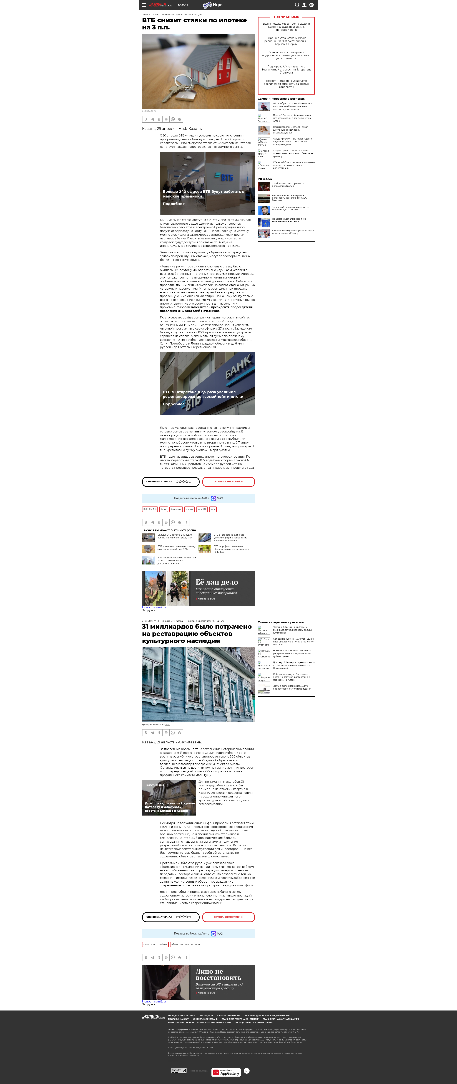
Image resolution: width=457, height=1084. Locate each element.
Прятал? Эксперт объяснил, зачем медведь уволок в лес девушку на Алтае (292, 118)
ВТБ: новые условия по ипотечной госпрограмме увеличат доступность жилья (176, 560)
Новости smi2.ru (154, 607)
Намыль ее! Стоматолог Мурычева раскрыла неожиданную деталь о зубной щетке (292, 653)
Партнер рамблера (198, 1071)
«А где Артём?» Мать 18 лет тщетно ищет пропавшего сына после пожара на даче (292, 141)
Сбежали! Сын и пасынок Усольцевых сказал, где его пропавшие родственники (294, 165)
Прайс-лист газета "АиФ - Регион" (240, 1019)
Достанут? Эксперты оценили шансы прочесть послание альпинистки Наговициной (294, 665)
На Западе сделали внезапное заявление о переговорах (289, 220)
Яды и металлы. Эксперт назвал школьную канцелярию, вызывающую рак (290, 130)
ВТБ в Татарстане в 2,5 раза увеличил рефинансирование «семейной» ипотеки (203, 394)
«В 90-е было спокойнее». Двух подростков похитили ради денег (292, 687)
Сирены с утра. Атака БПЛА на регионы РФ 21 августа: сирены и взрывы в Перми (286, 41)
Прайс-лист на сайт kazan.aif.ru (281, 1019)
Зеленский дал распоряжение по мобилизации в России (290, 208)
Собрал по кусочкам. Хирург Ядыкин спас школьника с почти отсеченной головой (294, 641)
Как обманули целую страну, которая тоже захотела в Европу (293, 231)
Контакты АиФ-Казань (205, 1019)
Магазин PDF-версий (228, 1015)
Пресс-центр (206, 1015)
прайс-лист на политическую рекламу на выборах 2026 (199, 1023)
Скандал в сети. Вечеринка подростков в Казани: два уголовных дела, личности (286, 55)
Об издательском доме (181, 1015)
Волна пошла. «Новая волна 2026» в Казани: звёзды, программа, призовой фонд (286, 26)
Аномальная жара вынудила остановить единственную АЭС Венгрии (289, 198)
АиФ (167, 724)
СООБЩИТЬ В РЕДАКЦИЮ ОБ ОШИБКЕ (254, 1023)
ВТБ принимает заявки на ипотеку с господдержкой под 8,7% (176, 547)
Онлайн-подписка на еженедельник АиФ (267, 1015)
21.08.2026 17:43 (150, 621)
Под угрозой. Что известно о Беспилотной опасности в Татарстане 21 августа (286, 69)
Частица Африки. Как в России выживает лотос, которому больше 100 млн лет (292, 630)
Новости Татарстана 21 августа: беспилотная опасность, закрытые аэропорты (286, 83)
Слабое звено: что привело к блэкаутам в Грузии (288, 184)
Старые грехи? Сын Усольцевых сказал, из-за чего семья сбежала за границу (293, 153)
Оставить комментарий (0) (228, 482)
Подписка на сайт (178, 1019)
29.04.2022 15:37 (150, 14)
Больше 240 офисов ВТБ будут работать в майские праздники (203, 193)
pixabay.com (149, 111)
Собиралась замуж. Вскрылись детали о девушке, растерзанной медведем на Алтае (291, 677)
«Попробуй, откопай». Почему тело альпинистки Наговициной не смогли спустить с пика (293, 106)
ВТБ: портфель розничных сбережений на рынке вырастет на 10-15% (231, 549)
